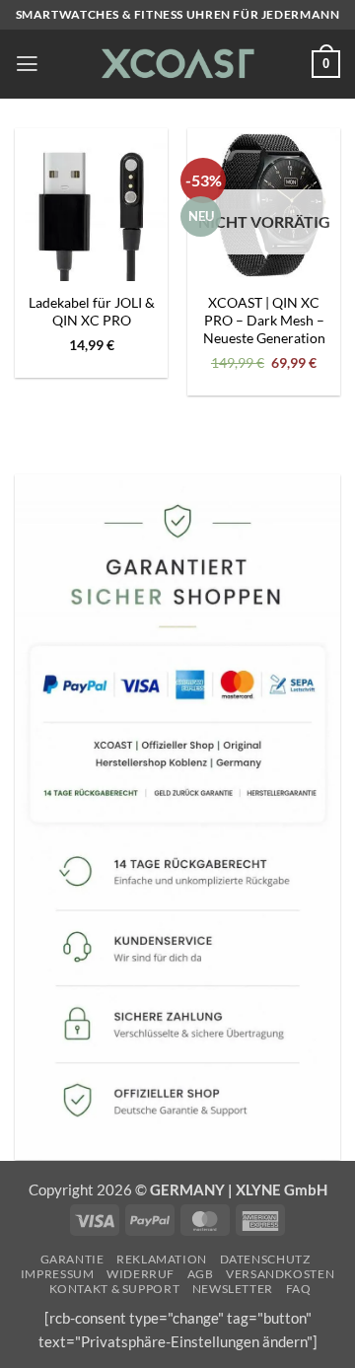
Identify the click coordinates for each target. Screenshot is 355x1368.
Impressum (58, 1273)
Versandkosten (280, 1273)
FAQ (299, 1288)
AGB (200, 1273)
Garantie (72, 1259)
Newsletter (232, 1288)
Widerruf (140, 1273)
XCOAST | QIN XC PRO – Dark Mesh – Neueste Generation (264, 320)
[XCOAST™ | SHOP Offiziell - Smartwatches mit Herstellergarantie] (175, 64)
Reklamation (161, 1259)
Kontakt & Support (114, 1288)
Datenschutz (265, 1259)
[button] (27, 64)
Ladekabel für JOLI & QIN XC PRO (92, 311)
